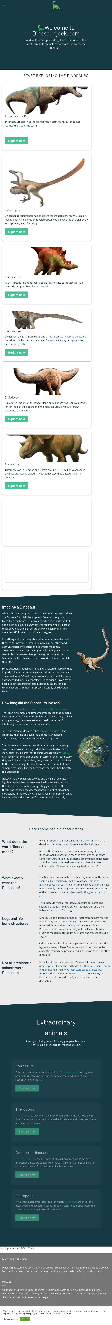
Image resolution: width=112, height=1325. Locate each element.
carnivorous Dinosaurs (73, 336)
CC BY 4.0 (53, 1293)
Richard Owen (83, 840)
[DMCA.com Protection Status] (18, 1321)
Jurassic (66, 752)
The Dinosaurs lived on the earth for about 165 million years (35, 709)
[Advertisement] (25, 524)
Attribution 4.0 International (77, 1289)
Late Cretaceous (18, 473)
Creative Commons (50, 1289)
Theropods (21, 1115)
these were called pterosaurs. (85, 969)
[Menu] (4, 4)
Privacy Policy (78, 1321)
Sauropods (71, 1201)
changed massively (50, 731)
